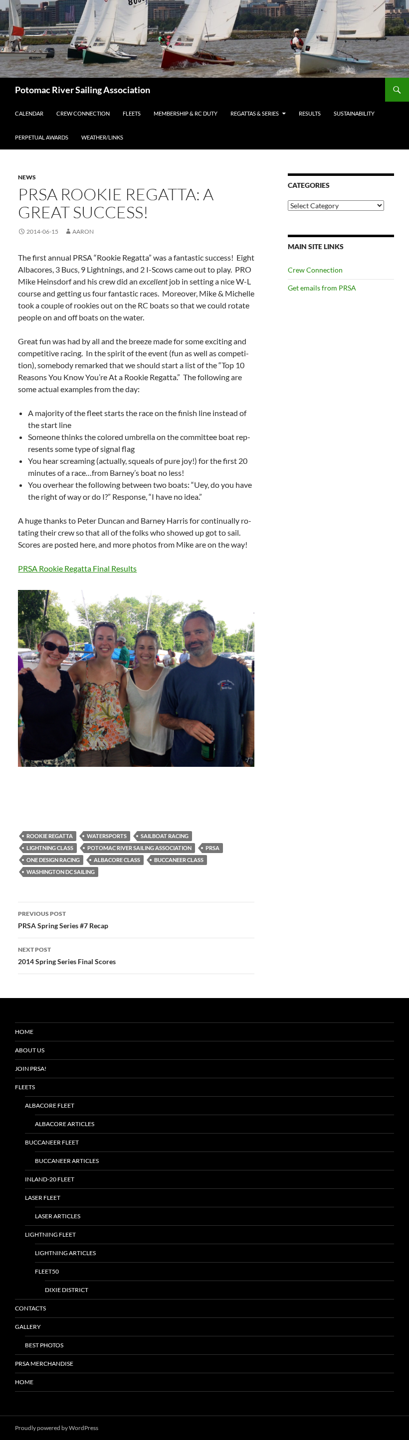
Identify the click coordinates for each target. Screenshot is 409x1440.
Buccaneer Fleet (52, 1142)
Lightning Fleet (50, 1234)
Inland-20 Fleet (49, 1179)
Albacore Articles (64, 1124)
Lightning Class (49, 848)
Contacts (30, 1308)
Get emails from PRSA (322, 288)
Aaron (83, 231)
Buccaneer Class (179, 860)
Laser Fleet (42, 1197)
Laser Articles (57, 1216)
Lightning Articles (65, 1253)
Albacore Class (117, 860)
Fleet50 (47, 1271)
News (27, 177)
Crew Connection (83, 113)
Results (310, 113)
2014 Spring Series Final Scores (67, 956)
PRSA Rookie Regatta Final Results (77, 568)
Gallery (28, 1326)
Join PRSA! (30, 1068)
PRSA (212, 848)
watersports (107, 836)
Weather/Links (102, 137)
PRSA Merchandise (44, 1363)
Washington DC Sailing (60, 871)
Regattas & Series (254, 113)
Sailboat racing (165, 836)
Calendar (29, 113)
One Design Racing (53, 860)
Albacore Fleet (49, 1105)
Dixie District (66, 1290)
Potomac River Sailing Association (82, 89)
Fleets (132, 113)
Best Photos (44, 1345)
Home (24, 1031)
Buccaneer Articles (67, 1160)
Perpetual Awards (41, 137)
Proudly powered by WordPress (56, 1428)
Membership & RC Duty (185, 113)
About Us (29, 1050)
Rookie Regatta (49, 836)
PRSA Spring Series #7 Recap (63, 920)
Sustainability (354, 113)
